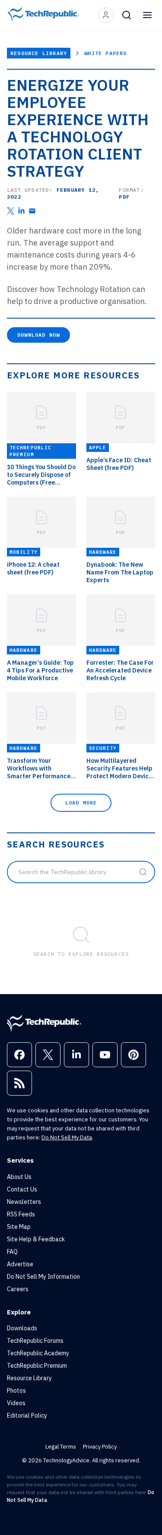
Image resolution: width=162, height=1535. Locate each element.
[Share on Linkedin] (21, 211)
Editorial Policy (27, 1415)
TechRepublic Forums (35, 1341)
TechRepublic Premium (37, 1365)
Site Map (19, 1227)
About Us (19, 1177)
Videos (16, 1403)
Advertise (20, 1264)
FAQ (12, 1252)
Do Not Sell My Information (43, 1276)
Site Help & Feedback (36, 1239)
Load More (81, 802)
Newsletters (24, 1202)
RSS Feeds (21, 1214)
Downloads (22, 1328)
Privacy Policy (100, 1446)
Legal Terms (60, 1446)
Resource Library (38, 53)
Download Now (38, 335)
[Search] (126, 15)
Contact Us (22, 1189)
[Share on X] (10, 211)
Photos (16, 1390)
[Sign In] (106, 15)
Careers (18, 1289)
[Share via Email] (32, 211)
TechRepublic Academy (38, 1353)
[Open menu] (147, 15)
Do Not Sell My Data (66, 1137)
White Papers (105, 53)
